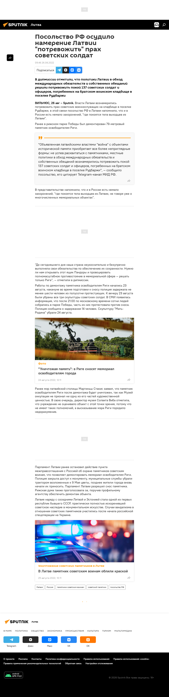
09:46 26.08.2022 (44, 62)
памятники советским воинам (70, 587)
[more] (129, 180)
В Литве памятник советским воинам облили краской (83, 571)
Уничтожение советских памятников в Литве (71, 566)
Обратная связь (73, 663)
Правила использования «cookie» (131, 658)
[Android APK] (13, 675)
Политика (21, 630)
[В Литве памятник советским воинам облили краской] (84, 541)
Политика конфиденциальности (63, 658)
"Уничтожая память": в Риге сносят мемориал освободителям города (76, 371)
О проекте (9, 658)
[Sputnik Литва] (16, 27)
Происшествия (74, 630)
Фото (42, 364)
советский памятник (97, 587)
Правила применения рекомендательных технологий (32, 663)
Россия (50, 587)
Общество (37, 630)
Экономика (54, 630)
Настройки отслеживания (99, 663)
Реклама (23, 658)
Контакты (37, 658)
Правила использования (96, 658)
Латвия (39, 587)
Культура (93, 630)
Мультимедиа (123, 630)
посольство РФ (117, 587)
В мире (7, 630)
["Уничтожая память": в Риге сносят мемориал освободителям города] (84, 339)
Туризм (106, 630)
